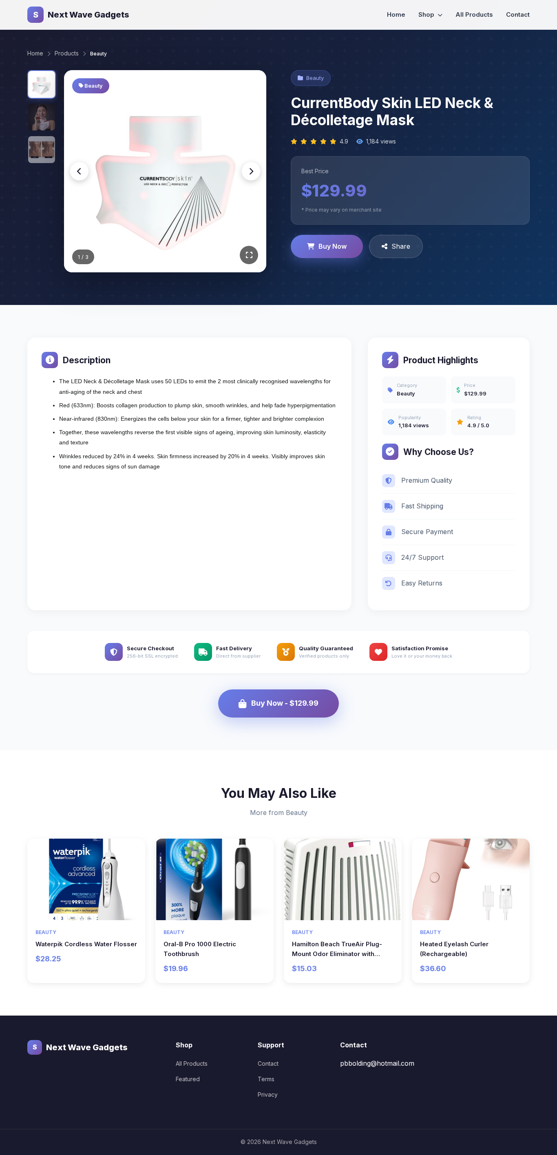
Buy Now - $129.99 (284, 703)
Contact (518, 14)
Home (396, 14)
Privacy (268, 1094)
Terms (266, 1078)
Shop (427, 14)
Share (400, 246)
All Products (474, 14)
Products (67, 53)
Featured (188, 1078)
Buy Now (332, 246)
